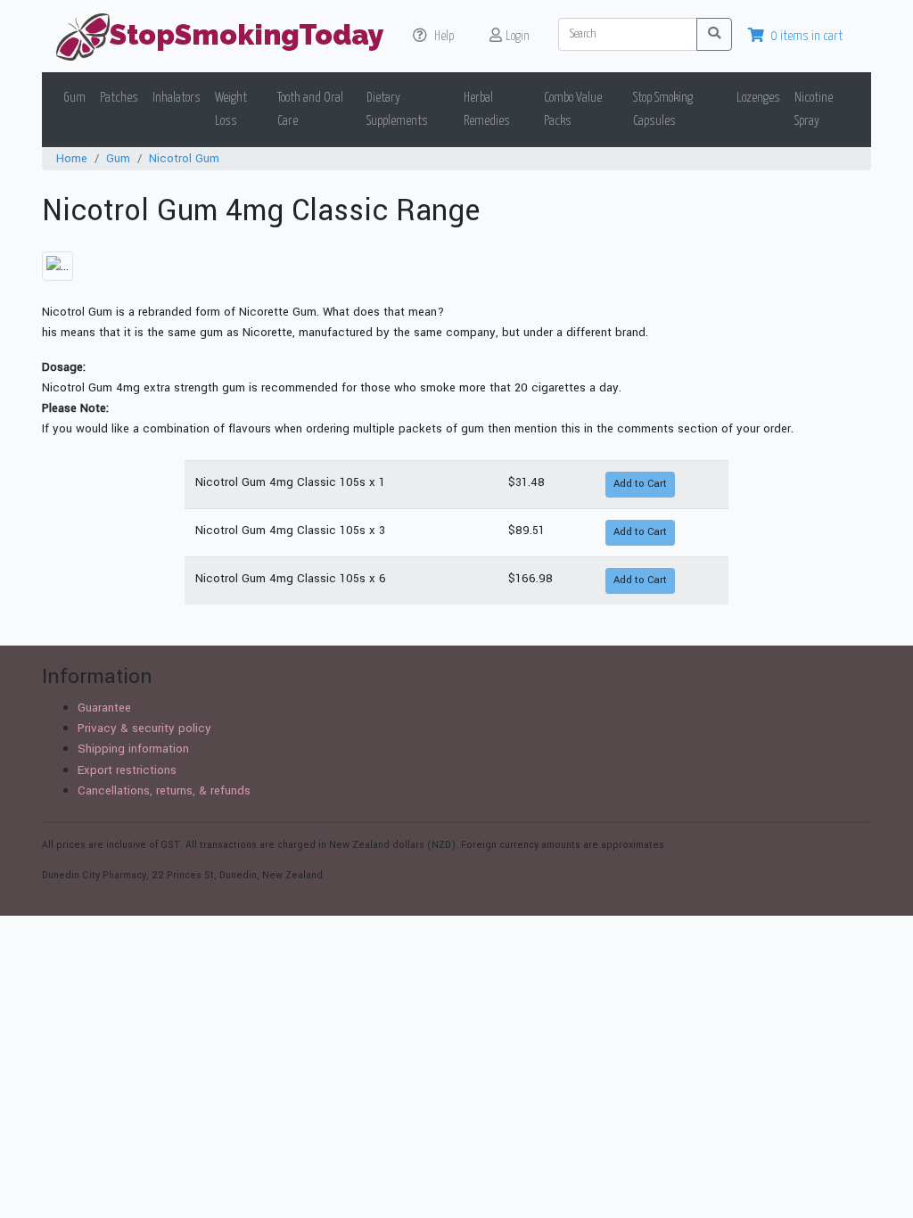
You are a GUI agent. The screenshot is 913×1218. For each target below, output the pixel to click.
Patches (119, 97)
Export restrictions (127, 769)
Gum (74, 97)
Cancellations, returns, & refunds (164, 790)
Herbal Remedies (487, 109)
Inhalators (176, 97)
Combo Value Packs (573, 109)
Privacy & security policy (144, 728)
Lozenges (758, 97)
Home (71, 158)
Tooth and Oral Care (310, 109)
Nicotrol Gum (184, 158)
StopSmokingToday (247, 34)
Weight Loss (231, 109)
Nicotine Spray (813, 109)
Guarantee (104, 707)
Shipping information (133, 748)
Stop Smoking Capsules (663, 109)
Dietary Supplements (397, 109)
